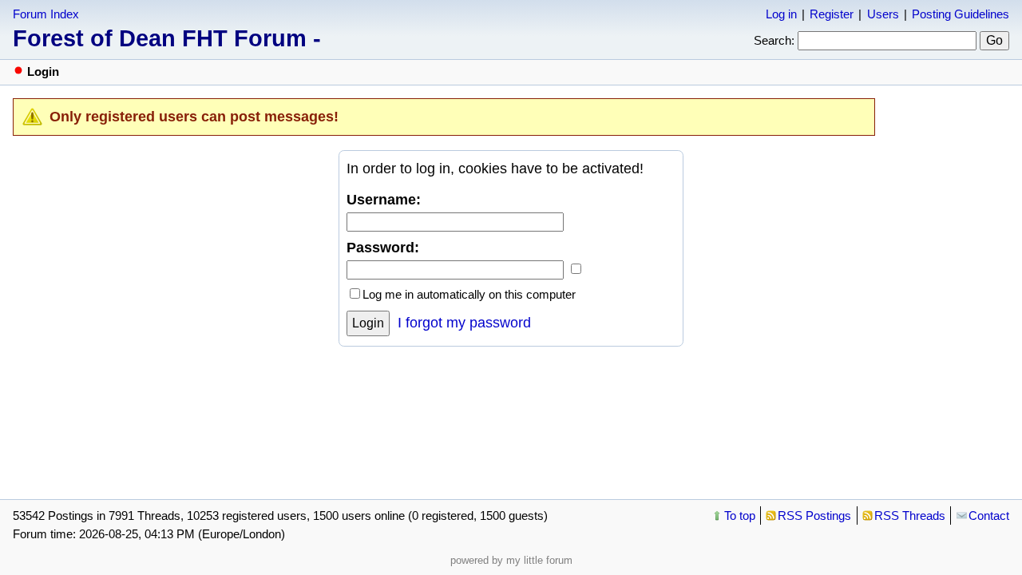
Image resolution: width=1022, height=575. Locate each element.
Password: (383, 248)
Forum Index (46, 14)
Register (832, 14)
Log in (781, 14)
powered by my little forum (511, 560)
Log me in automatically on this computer (469, 294)
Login (368, 323)
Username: (384, 200)
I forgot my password (464, 323)
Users (883, 14)
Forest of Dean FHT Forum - (167, 38)
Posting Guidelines (960, 14)
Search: (774, 40)
